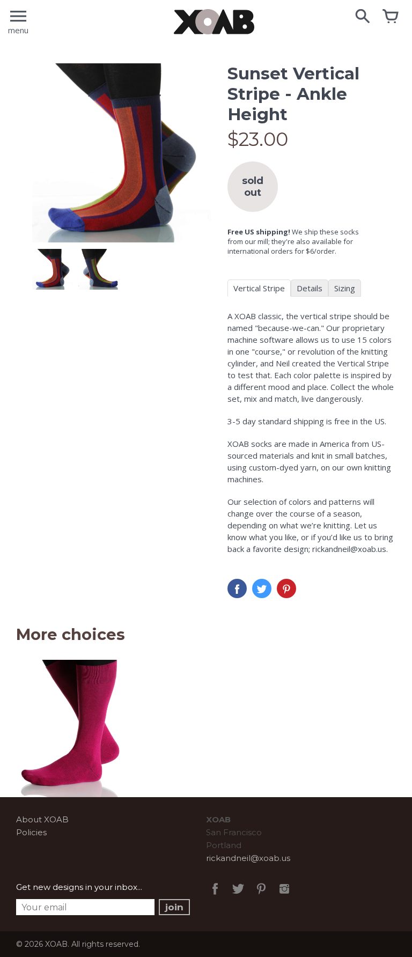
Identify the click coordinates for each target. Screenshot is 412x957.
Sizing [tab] (344, 288)
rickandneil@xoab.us (248, 858)
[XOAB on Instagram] (284, 896)
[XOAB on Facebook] (215, 896)
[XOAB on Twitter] (238, 896)
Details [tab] (309, 288)
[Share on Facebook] (237, 588)
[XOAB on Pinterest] (261, 896)
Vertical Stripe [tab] (259, 288)
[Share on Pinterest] (286, 588)
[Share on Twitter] (261, 588)
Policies (31, 832)
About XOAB (42, 819)
